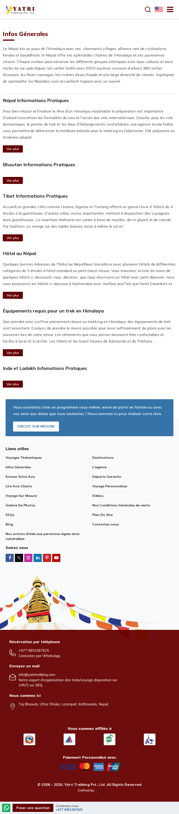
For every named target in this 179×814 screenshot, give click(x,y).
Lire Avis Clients (19, 486)
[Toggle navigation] (168, 9)
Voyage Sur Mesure (21, 496)
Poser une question (33, 808)
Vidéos (97, 496)
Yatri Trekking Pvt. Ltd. (85, 784)
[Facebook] (10, 557)
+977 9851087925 (34, 650)
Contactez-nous (105, 524)
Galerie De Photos (20, 505)
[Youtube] (56, 557)
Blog (9, 524)
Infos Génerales (18, 467)
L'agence (99, 467)
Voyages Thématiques (24, 457)
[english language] (158, 9)
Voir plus (13, 149)
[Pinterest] (47, 557)
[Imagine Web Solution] (98, 790)
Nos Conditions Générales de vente (121, 505)
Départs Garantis (106, 477)
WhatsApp (51, 656)
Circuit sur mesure (36, 426)
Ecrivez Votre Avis (20, 477)
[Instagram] (28, 557)
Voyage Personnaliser (109, 486)
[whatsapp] (6, 808)
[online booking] (89, 766)
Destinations (103, 457)
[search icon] (147, 9)
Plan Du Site (102, 515)
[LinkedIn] (38, 557)
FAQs (10, 515)
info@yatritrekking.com (37, 674)
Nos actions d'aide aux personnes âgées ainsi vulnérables (42, 536)
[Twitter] (19, 558)
